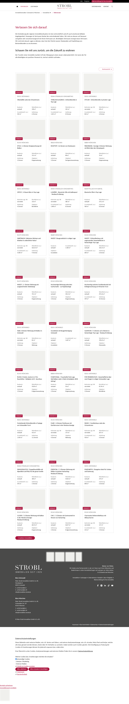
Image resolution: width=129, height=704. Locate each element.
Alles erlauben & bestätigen (39, 669)
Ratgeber (87, 1)
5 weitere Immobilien (25, 538)
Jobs (81, 1)
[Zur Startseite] (64, 6)
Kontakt (100, 577)
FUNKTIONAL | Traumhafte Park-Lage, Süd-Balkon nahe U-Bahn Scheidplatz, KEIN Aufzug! (64, 379)
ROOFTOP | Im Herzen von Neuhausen (63, 146)
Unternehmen (92, 577)
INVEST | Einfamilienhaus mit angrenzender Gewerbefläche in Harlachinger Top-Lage (95, 240)
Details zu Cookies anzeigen (26, 666)
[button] (97, 585)
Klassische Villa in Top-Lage (93, 192)
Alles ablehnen (21, 669)
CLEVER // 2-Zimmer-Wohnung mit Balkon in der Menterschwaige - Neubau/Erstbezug (30, 518)
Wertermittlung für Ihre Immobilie (102, 1)
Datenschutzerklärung (85, 651)
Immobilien (76, 577)
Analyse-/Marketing (22, 661)
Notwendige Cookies (23, 659)
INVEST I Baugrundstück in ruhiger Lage (63, 238)
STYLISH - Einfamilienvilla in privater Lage (98, 100)
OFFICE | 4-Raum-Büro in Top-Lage (28, 192)
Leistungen (84, 577)
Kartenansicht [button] (106, 69)
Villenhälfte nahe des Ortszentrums (28, 100)
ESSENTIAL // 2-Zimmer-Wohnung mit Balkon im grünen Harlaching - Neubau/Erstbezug (63, 472)
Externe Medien (21, 664)
